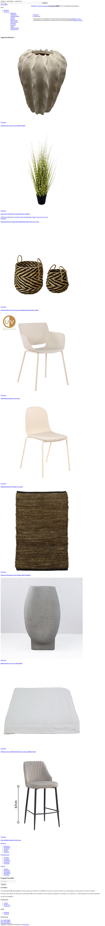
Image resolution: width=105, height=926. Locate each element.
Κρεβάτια (6, 857)
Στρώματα (6, 863)
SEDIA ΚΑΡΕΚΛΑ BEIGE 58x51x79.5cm (10, 398)
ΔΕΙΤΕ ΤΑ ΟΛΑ (76, 19)
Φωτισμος (13, 23)
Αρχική (6, 903)
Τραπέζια (6, 849)
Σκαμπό (6, 850)
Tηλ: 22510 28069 (5, 920)
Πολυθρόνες (7, 847)
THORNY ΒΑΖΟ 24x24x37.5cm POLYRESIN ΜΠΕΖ (13, 125)
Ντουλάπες (7, 862)
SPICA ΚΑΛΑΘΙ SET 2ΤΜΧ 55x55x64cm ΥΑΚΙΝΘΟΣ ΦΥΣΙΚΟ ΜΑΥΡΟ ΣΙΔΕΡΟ (20, 310)
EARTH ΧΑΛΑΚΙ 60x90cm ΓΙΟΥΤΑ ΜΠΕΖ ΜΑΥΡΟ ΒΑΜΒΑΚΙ (16, 575)
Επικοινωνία (7, 906)
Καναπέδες (7, 846)
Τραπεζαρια (13, 14)
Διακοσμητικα (14, 22)
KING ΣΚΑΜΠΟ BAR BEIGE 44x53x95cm (11, 840)
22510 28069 (4, 4)
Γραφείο (3, 866)
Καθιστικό (3, 843)
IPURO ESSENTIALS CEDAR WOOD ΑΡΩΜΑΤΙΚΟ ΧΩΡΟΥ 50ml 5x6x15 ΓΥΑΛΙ (20, 221)
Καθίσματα (7, 870)
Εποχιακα (13, 25)
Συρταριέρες (7, 860)
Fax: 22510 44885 (5, 921)
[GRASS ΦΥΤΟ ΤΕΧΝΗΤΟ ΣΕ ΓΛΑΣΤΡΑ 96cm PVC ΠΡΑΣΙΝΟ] (42, 209)
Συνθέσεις (6, 852)
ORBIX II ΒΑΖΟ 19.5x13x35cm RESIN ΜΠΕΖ (11, 663)
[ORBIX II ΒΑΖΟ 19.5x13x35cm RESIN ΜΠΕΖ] (42, 659)
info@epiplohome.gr (6, 923)
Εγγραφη (3, 884)
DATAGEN (26, 924)
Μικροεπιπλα (13, 20)
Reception (6, 875)
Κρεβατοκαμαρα (14, 16)
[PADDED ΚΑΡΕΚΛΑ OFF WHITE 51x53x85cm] (42, 482)
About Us (6, 904)
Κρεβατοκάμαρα (5, 854)
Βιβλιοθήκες (7, 873)
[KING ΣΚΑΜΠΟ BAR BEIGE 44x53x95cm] (42, 835)
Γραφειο (12, 17)
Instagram (6, 913)
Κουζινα (12, 19)
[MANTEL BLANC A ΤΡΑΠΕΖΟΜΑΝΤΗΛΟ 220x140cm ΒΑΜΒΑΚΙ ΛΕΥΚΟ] (42, 747)
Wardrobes (3, 122)
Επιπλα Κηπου (14, 29)
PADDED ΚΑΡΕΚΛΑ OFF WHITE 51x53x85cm (12, 486)
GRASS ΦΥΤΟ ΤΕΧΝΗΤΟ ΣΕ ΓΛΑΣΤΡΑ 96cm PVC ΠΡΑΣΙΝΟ (15, 214)
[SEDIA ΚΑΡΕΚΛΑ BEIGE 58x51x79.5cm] (42, 394)
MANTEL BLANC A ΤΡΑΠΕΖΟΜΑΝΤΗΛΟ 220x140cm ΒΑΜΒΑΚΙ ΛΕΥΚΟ (18, 751)
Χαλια (12, 26)
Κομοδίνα (6, 859)
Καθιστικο (13, 13)
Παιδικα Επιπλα (14, 28)
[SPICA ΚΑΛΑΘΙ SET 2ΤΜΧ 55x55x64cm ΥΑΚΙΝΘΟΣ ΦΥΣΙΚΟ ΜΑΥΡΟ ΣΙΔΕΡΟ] (42, 305)
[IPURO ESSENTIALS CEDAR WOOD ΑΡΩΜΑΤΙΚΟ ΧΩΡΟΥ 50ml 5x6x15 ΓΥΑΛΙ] (24, 217)
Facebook (6, 912)
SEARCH (45, 3)
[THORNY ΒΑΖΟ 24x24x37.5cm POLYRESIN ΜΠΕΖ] (42, 121)
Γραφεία (6, 869)
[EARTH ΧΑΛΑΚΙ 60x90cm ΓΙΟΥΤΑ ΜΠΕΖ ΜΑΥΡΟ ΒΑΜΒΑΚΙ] (42, 570)
